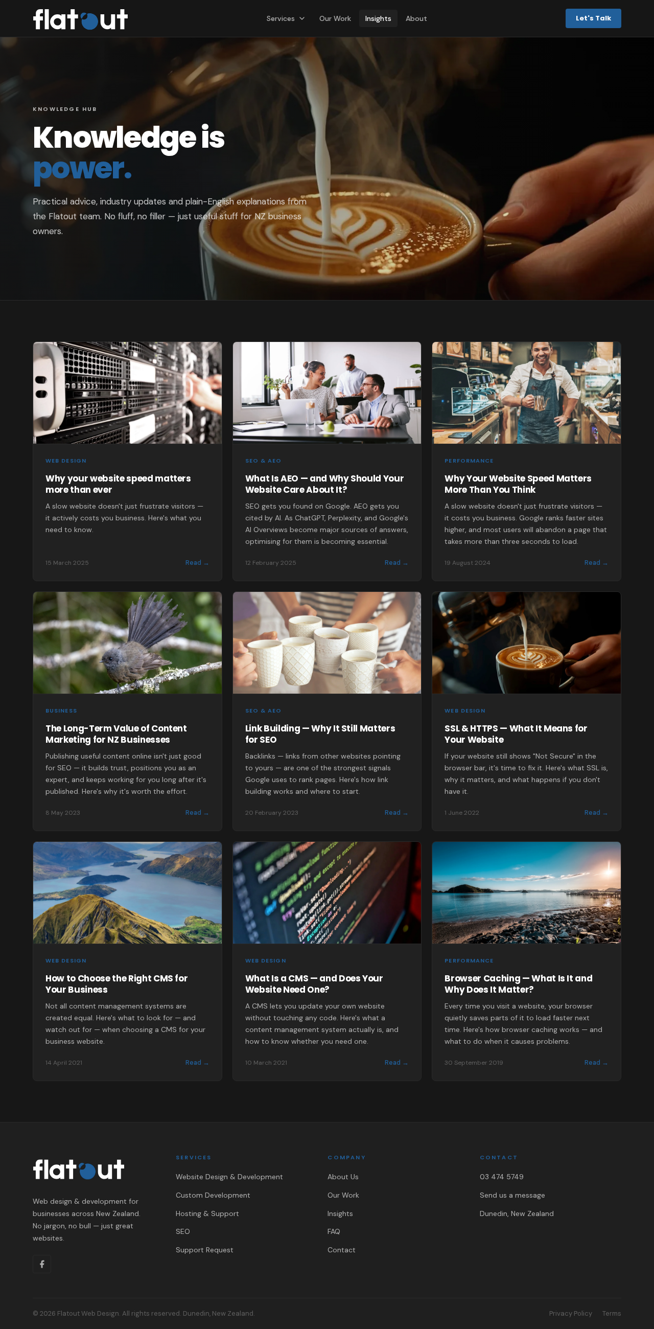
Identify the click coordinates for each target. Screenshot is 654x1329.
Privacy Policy (570, 1313)
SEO (183, 1231)
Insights (378, 18)
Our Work (335, 18)
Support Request (204, 1249)
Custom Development (213, 1195)
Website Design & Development (229, 1176)
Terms (611, 1313)
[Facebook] (42, 1264)
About (416, 18)
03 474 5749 (502, 1176)
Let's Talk (593, 18)
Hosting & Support (207, 1213)
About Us (343, 1176)
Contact (342, 1249)
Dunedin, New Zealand (517, 1213)
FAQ (334, 1231)
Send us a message (512, 1195)
